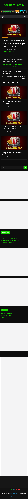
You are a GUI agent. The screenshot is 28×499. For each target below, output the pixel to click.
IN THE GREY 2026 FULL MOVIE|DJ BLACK (10, 240)
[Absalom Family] (2, 16)
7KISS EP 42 (3, 245)
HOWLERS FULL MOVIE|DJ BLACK (8, 242)
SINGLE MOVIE (5, 37)
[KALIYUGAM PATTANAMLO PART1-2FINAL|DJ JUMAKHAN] (14, 112)
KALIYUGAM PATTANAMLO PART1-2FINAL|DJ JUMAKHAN (13, 128)
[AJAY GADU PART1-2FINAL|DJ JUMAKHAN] (14, 87)
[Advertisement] (14, 185)
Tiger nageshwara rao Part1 (8, 51)
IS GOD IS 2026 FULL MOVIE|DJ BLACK (9, 238)
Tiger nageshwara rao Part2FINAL (10, 54)
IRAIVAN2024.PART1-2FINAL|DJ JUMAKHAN (12, 153)
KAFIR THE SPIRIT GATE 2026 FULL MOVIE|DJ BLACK (12, 236)
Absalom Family (14, 5)
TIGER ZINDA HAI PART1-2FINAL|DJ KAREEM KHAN (13, 77)
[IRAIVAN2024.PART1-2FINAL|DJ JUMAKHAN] (14, 137)
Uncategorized (4, 320)
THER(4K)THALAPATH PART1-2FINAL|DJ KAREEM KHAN (13, 72)
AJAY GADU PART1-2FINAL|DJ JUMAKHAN (11, 102)
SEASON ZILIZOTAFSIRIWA (7, 315)
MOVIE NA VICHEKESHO (6, 313)
